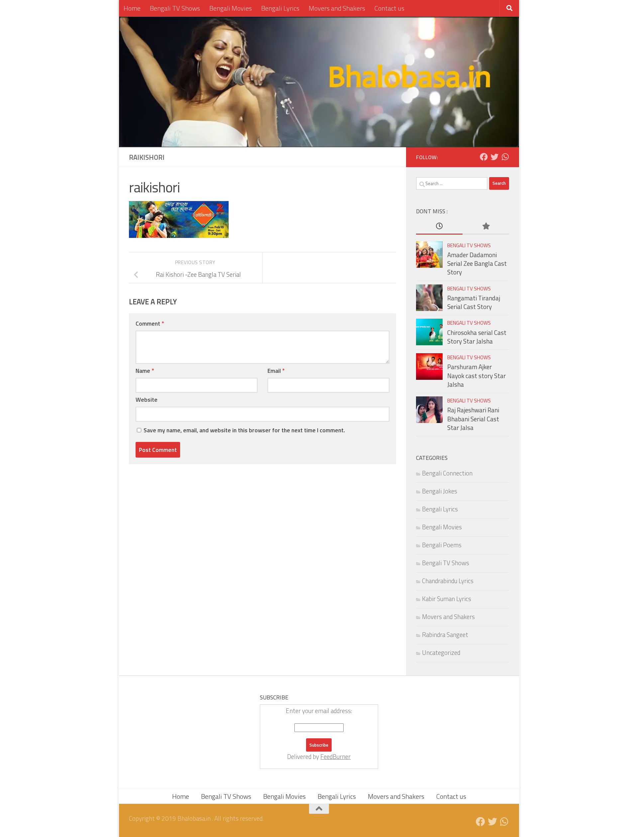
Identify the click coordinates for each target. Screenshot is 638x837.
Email (275, 370)
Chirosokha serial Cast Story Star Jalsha (476, 337)
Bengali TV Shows (175, 8)
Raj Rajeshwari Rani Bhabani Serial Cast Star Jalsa (473, 418)
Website (147, 399)
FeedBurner (335, 756)
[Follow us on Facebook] (484, 157)
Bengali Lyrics (280, 8)
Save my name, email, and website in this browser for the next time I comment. (244, 430)
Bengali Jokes (439, 491)
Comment (150, 323)
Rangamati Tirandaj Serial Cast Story (473, 302)
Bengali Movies (230, 8)
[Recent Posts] (439, 226)
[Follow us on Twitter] (494, 157)
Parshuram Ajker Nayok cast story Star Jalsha (476, 375)
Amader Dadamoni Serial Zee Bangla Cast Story (477, 263)
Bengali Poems (442, 545)
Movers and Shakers (337, 8)
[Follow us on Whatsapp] (505, 157)
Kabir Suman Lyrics (446, 598)
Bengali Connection (447, 473)
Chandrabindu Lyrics (448, 580)
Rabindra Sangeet (445, 634)
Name (145, 370)
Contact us (389, 8)
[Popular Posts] (486, 226)
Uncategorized (441, 652)
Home (132, 8)
